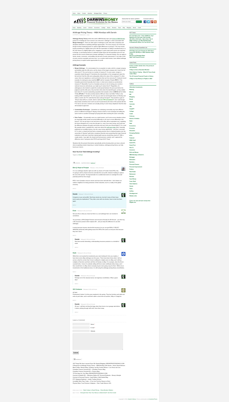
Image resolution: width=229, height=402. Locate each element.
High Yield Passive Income (136, 57)
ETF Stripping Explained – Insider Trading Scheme (87, 379)
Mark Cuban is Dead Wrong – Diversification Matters (98, 390)
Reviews (114, 27)
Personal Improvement (135, 167)
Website (93, 331)
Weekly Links (133, 196)
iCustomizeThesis (153, 399)
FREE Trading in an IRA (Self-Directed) (140, 40)
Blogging (129, 27)
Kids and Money (133, 152)
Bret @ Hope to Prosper (81, 167)
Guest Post (132, 145)
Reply (74, 188)
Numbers (131, 162)
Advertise (90, 13)
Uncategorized (133, 193)
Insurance (132, 150)
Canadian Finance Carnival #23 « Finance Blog (86, 371)
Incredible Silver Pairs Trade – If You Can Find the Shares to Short (91, 381)
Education (132, 130)
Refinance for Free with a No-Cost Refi (139, 37)
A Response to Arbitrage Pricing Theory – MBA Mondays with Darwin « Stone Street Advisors (99, 365)
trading (131, 191)
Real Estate (132, 171)
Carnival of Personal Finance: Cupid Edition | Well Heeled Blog (90, 377)
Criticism (90, 27)
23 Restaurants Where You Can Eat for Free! (141, 42)
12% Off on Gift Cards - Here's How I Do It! (141, 39)
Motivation (132, 159)
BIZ (130, 94)
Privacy (105, 13)
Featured (131, 138)
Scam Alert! (132, 181)
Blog (124, 27)
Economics (97, 27)
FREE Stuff (132, 140)
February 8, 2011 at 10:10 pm (88, 239)
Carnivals (132, 104)
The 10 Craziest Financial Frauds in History (141, 76)
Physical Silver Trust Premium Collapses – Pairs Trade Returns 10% (92, 383)
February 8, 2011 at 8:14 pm (90, 289)
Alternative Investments (135, 87)
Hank (74, 253)
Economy (132, 128)
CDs (130, 106)
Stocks (108, 27)
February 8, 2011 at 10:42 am (84, 210)
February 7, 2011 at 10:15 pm (86, 194)
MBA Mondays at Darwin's (136, 154)
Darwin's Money (95, 20)
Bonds (134, 27)
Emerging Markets (134, 133)
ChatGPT (131, 109)
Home (74, 13)
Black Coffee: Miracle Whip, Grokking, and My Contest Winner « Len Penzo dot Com (96, 367)
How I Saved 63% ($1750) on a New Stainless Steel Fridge (141, 52)
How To (131, 147)
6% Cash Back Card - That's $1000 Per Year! (141, 35)
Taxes (119, 27)
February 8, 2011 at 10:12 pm (88, 304)
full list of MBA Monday (118, 38)
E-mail (93, 327)
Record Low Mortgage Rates (137, 55)
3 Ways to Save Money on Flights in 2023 (140, 78)
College (103, 27)
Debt (130, 123)
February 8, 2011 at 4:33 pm (84, 253)
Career (85, 27)
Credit (139, 27)
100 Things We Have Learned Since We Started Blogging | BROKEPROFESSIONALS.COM (98, 363)
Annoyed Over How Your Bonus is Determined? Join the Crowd (98, 392)
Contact (84, 13)
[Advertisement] (114, 5)
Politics (131, 169)
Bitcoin (131, 92)
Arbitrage (80, 154)
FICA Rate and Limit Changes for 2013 (139, 50)
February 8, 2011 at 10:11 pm (88, 275)
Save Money (132, 179)
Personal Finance (134, 164)
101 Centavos (77, 289)
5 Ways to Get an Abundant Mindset (139, 69)
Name (93, 324)
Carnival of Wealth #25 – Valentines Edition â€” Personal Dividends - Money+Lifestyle (97, 375)
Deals (74, 27)
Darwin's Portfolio (134, 118)
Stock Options (133, 183)
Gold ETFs (132, 142)
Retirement (132, 174)
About (78, 13)
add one (93, 163)
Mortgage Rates (98, 13)
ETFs (130, 135)
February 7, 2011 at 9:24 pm (97, 167)
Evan (74, 210)
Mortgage (132, 157)
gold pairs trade (111, 127)
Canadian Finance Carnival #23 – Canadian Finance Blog (89, 369)
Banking (79, 27)
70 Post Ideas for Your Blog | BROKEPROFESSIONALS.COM (90, 373)
